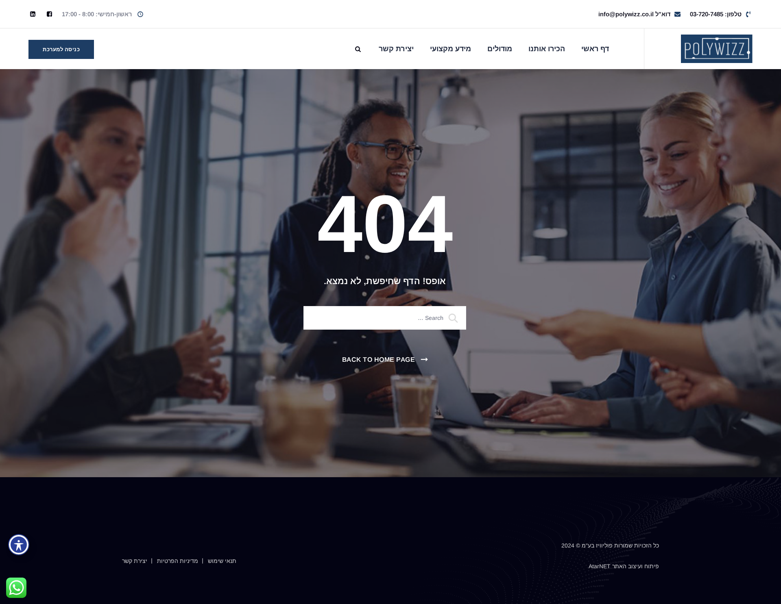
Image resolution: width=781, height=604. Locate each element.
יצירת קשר (396, 49)
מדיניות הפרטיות (177, 561)
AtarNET (600, 566)
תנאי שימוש (222, 561)
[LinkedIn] (32, 14)
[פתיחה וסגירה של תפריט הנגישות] (18, 544)
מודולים (499, 49)
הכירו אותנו (546, 49)
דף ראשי (595, 49)
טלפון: (716, 14)
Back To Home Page (378, 359)
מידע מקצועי (450, 49)
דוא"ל (634, 14)
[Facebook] (49, 14)
